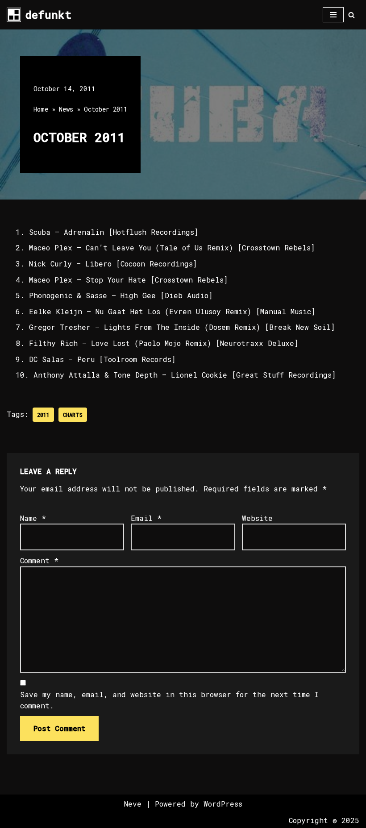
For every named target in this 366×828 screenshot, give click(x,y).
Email (146, 518)
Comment (39, 560)
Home (40, 109)
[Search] (351, 15)
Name (33, 518)
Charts (73, 414)
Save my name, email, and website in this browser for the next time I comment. (169, 700)
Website (257, 518)
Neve (132, 803)
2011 (43, 414)
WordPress (223, 803)
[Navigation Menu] (333, 14)
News (66, 109)
